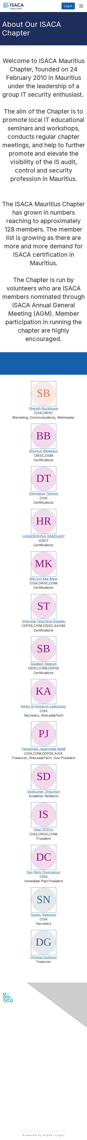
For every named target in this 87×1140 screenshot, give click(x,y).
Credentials (10, 1076)
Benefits (8, 1072)
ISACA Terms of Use (16, 1111)
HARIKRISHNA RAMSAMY (43, 536)
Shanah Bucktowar (43, 408)
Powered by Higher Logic (44, 1135)
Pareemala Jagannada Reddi (43, 749)
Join (6, 1068)
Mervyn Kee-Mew (43, 579)
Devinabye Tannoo (43, 493)
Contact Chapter (14, 1039)
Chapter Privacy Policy (18, 1121)
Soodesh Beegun (43, 664)
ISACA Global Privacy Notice (22, 1115)
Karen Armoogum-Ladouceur (43, 706)
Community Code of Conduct (22, 1103)
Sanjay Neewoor (43, 915)
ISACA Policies (12, 1107)
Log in (68, 6)
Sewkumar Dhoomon (43, 792)
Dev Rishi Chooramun (43, 872)
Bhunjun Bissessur (43, 451)
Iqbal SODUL (44, 829)
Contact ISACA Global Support (23, 1045)
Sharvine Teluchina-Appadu (43, 621)
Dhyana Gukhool (44, 957)
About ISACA (11, 1099)
